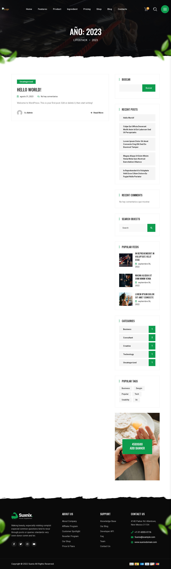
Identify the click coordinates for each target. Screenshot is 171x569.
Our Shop (66, 541)
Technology (128, 354)
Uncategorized (26, 82)
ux (136, 400)
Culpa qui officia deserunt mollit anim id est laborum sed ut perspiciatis (137, 129)
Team (102, 541)
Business (127, 329)
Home (29, 9)
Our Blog (104, 526)
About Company (69, 521)
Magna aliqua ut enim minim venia (143, 277)
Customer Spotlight (71, 531)
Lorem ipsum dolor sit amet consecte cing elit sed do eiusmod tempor (135, 144)
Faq (102, 536)
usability (125, 400)
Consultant (128, 338)
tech (137, 394)
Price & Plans (68, 546)
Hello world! (29, 89)
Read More (98, 113)
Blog (109, 9)
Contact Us (105, 546)
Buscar (126, 79)
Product (57, 9)
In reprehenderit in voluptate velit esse (144, 256)
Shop (99, 9)
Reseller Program (70, 536)
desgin (139, 388)
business (126, 388)
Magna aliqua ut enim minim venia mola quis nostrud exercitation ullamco (136, 159)
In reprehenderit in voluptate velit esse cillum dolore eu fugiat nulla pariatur (136, 174)
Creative (127, 346)
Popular (125, 394)
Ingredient (72, 9)
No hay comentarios (49, 96)
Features (42, 9)
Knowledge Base (108, 521)
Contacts (122, 9)
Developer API (107, 531)
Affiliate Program (70, 526)
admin (30, 113)
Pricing (87, 9)
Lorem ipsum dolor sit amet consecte (144, 296)
